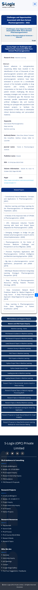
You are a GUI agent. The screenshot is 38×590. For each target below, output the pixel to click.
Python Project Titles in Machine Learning (19, 363)
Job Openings (7, 561)
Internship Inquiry (9, 558)
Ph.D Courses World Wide (11, 535)
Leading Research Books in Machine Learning (19, 378)
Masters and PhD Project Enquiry (19, 323)
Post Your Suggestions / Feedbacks (14, 571)
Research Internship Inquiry (12, 476)
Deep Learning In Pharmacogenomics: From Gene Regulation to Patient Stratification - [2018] (19, 306)
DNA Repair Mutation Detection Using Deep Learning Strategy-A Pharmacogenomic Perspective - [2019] (19, 273)
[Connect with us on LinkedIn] (17, 453)
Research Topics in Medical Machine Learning (19, 403)
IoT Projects (7, 509)
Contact (5, 565)
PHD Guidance (8, 479)
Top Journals (7, 525)
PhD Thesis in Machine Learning (19, 353)
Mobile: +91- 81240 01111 (11, 499)
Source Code (7, 529)
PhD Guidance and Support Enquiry (19, 319)
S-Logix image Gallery (10, 568)
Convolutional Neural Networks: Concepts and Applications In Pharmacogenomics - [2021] (19, 199)
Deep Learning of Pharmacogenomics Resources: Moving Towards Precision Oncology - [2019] (19, 282)
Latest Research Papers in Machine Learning (19, 343)
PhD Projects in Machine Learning (19, 358)
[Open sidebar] (36, 295)
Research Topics (8, 541)
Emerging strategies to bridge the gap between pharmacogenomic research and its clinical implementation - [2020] (19, 235)
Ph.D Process (7, 532)
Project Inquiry (8, 502)
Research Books (8, 538)
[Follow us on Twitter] (12, 453)
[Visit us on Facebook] (7, 453)
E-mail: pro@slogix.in (10, 496)
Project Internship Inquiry (11, 505)
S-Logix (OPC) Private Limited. (15, 585)
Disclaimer (19, 587)
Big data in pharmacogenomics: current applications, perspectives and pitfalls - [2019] (19, 263)
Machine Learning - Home (19, 328)
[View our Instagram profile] (22, 453)
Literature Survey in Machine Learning (19, 348)
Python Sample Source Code (19, 368)
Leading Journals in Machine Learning (19, 373)
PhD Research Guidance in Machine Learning (19, 333)
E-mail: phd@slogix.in (10, 466)
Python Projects (8, 512)
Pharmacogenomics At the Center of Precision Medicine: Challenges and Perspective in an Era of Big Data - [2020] (19, 244)
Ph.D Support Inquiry (10, 473)
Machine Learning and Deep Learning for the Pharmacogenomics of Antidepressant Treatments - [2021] (19, 208)
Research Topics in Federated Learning (19, 398)
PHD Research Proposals (11, 482)
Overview (6, 555)
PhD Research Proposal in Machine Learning (19, 338)
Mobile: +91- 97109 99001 (11, 469)
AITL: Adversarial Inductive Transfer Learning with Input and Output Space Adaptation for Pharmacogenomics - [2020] (19, 225)
